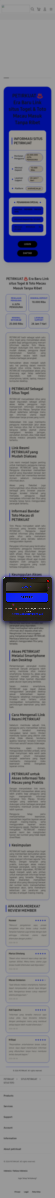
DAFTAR (27, 597)
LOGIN (27, 586)
